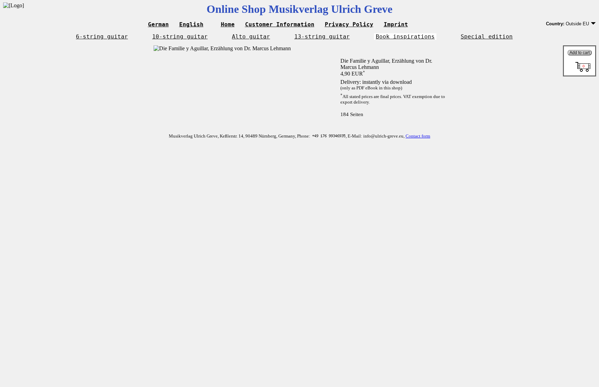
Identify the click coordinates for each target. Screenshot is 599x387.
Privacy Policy (349, 24)
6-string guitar (102, 36)
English (191, 24)
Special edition (487, 36)
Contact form (418, 136)
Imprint (396, 24)
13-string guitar (322, 36)
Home (228, 24)
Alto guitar (251, 36)
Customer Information (279, 24)
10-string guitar (180, 36)
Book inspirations (405, 36)
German (158, 24)
